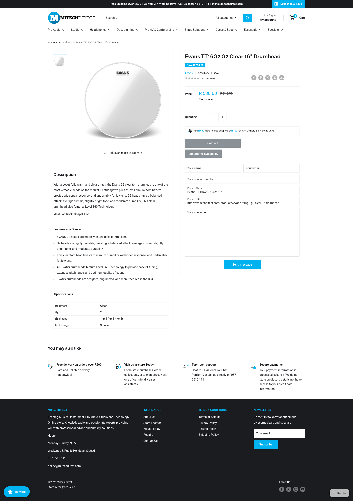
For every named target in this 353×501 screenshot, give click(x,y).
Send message (242, 264)
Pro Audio (54, 29)
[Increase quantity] (222, 117)
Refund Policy (208, 429)
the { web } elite (66, 487)
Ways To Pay (151, 429)
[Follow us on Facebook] (281, 489)
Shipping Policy (209, 434)
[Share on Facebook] (253, 77)
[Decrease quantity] (203, 117)
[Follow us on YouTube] (302, 489)
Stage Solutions (195, 29)
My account (267, 20)
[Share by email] (274, 77)
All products (65, 42)
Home (51, 42)
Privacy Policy (208, 423)
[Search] (247, 18)
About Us (149, 417)
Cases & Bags (224, 29)
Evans (189, 72)
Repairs (148, 434)
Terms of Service (209, 417)
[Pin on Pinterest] (260, 77)
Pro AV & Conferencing (159, 29)
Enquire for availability (203, 154)
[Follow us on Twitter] (288, 489)
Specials (273, 29)
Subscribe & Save (291, 4)
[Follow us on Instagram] (295, 489)
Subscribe (265, 444)
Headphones (98, 29)
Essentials (250, 29)
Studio (75, 29)
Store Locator (152, 423)
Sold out (212, 143)
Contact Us (150, 441)
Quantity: (191, 117)
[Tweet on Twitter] (267, 77)
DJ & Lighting (125, 29)
